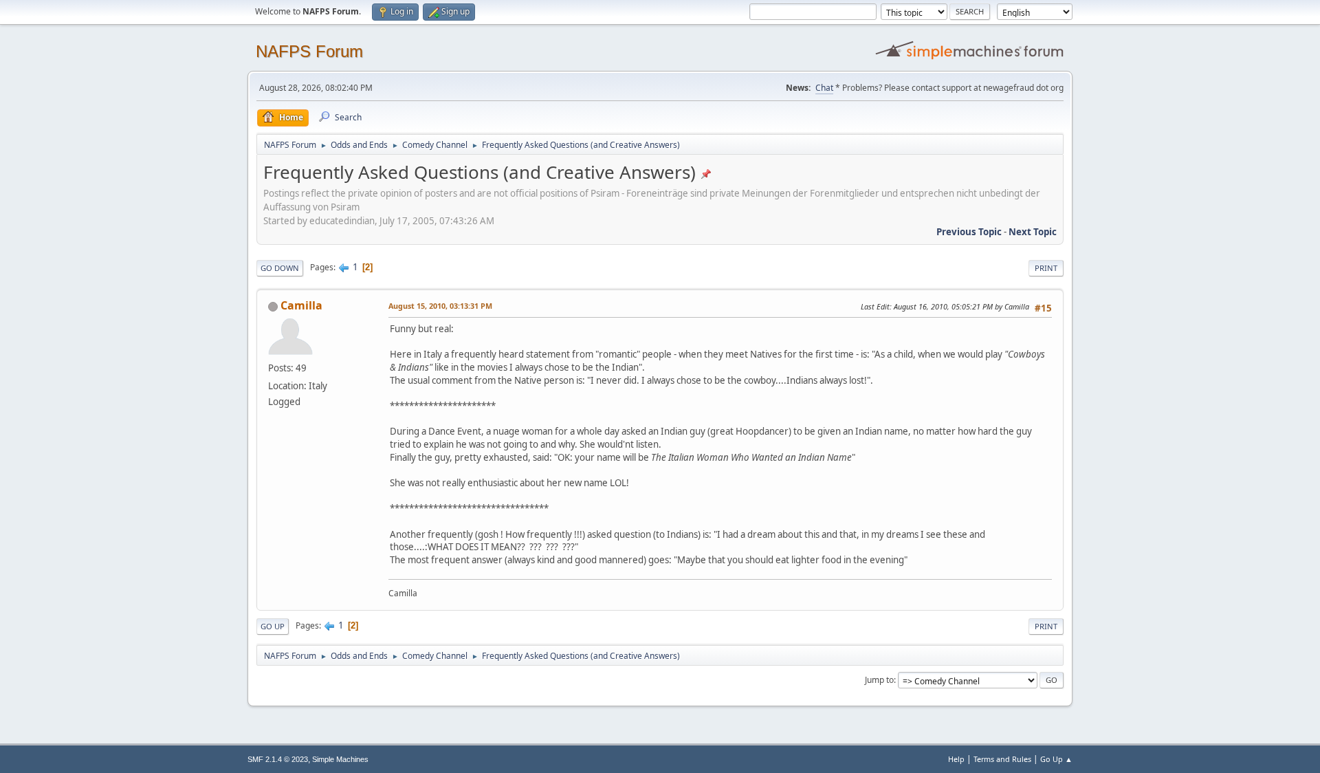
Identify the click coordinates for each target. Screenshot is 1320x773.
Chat (824, 88)
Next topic (1033, 232)
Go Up (273, 626)
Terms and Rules (1002, 759)
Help (956, 759)
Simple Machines (340, 759)
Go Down (280, 268)
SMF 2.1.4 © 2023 (278, 759)
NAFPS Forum (309, 51)
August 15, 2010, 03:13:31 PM (440, 306)
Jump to (879, 680)
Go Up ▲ (1056, 759)
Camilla (301, 305)
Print (1046, 268)
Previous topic (969, 232)
